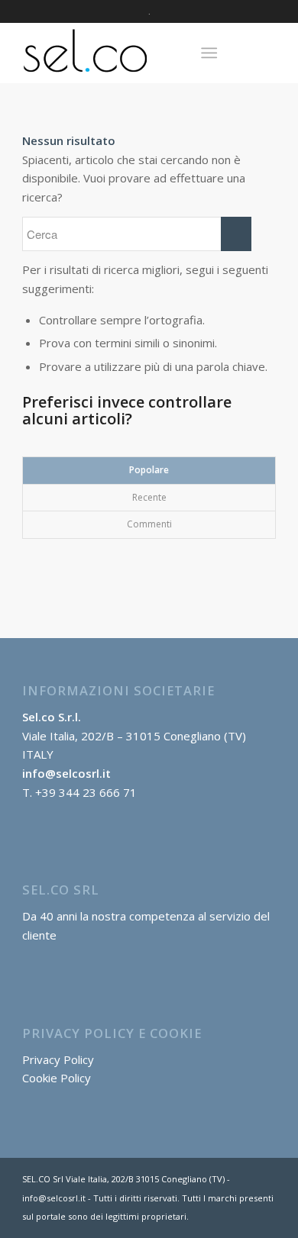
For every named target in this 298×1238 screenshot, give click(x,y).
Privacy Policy (58, 1059)
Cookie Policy (56, 1077)
